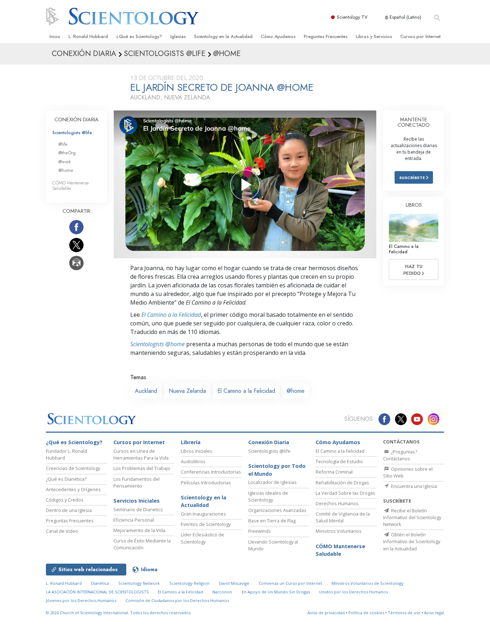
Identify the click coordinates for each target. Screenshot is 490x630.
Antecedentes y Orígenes (73, 489)
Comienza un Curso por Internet (290, 583)
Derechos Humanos (337, 503)
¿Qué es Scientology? (139, 36)
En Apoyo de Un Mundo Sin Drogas (276, 591)
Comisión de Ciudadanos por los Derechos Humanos (177, 600)
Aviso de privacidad (326, 612)
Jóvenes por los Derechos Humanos (81, 600)
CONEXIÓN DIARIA (77, 119)
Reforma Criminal (334, 472)
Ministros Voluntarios (339, 531)
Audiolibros (193, 461)
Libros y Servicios (374, 36)
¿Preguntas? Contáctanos (400, 455)
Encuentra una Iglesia (413, 486)
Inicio (55, 36)
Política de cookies (366, 612)
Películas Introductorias (206, 482)
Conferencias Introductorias (211, 472)
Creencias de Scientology (73, 468)
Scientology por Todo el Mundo (277, 469)
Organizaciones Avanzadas (277, 510)
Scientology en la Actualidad (223, 36)
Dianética (100, 583)
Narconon (222, 591)
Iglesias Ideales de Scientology (268, 496)
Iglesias (178, 36)
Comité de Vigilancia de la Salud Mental (343, 517)
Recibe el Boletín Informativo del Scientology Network (412, 517)
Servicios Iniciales (136, 500)
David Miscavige (234, 583)
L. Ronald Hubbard (88, 36)
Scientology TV (352, 17)
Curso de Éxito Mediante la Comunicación (142, 544)
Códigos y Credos (65, 500)
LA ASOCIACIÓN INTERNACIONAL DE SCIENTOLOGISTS (98, 591)
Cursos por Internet (420, 36)
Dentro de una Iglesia (69, 510)
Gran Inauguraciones (203, 514)
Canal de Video (62, 531)
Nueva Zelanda (187, 391)
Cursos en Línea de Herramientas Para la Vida (141, 454)
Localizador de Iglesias (272, 482)
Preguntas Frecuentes (326, 36)
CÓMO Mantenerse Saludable (70, 185)
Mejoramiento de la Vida (139, 530)
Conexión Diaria (268, 442)
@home (296, 391)
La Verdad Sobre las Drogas (345, 493)
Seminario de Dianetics (138, 509)
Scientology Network (139, 583)
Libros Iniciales (196, 451)
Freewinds (259, 531)
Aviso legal (434, 612)
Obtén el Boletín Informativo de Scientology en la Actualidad (411, 541)
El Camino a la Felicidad (171, 315)
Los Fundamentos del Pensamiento (136, 482)
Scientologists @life (72, 132)
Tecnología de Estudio (339, 461)
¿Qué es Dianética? (66, 479)
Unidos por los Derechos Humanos (353, 591)
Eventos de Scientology (206, 524)
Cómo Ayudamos (278, 36)
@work (64, 161)
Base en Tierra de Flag (272, 520)
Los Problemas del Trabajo (141, 468)
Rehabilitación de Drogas (342, 482)
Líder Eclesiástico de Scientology (202, 538)
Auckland (146, 391)
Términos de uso (404, 612)
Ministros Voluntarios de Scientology (367, 583)
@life (62, 144)
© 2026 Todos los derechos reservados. (119, 612)
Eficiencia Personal (133, 520)
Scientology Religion (189, 583)
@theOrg (67, 152)
